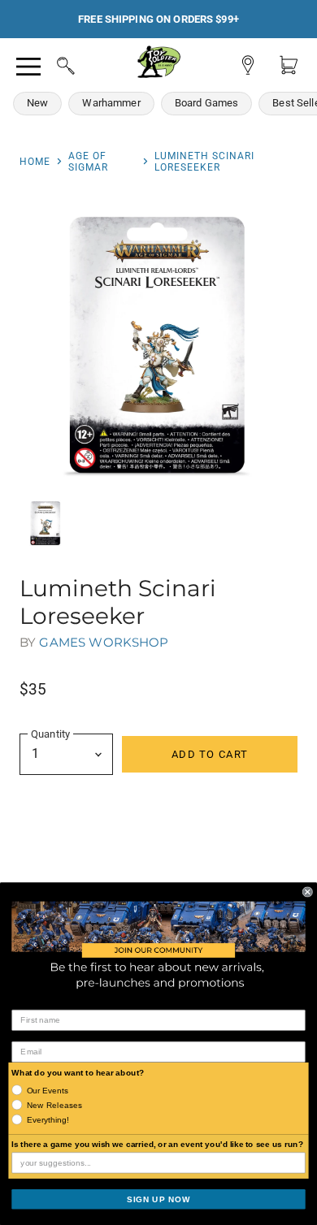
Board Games (207, 103)
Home (35, 161)
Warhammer (111, 103)
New (37, 103)
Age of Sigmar (88, 161)
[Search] (50, 63)
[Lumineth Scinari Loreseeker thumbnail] (45, 523)
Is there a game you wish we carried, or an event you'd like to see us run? (157, 1144)
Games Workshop (103, 642)
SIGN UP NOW (158, 1198)
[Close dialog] (307, 891)
